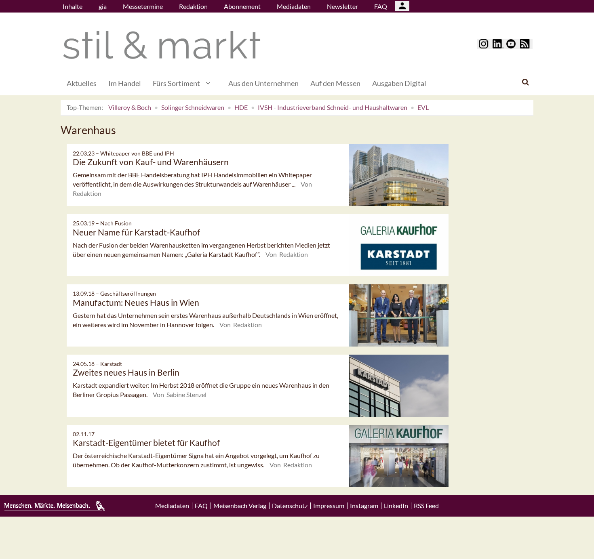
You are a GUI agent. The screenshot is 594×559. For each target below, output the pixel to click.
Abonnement (242, 6)
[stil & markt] (162, 45)
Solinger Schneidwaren (192, 107)
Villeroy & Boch (129, 107)
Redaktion (193, 6)
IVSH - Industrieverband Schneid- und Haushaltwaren (332, 107)
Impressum (328, 505)
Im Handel (124, 83)
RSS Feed (426, 505)
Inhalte (72, 6)
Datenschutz (290, 505)
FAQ (380, 6)
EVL (423, 107)
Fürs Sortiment (176, 83)
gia (103, 6)
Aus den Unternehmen (263, 83)
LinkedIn (396, 505)
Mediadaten (294, 6)
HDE (241, 107)
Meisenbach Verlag (239, 505)
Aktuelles (82, 83)
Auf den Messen (335, 83)
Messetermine (143, 6)
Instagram (364, 505)
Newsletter (342, 6)
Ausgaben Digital (399, 83)
